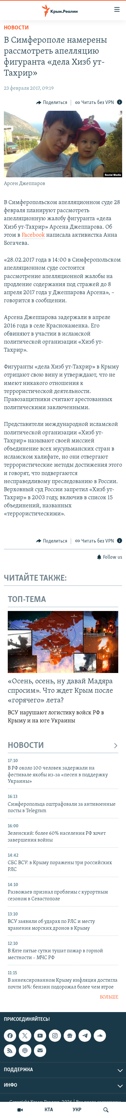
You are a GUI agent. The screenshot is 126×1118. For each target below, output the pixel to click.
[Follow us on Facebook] (10, 1036)
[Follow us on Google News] (70, 1036)
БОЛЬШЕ (109, 997)
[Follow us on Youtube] (40, 1036)
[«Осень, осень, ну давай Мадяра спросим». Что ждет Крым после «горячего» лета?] (63, 642)
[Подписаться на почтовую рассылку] (40, 1050)
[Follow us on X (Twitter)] (25, 1036)
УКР (77, 1110)
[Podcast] (25, 1050)
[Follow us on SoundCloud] (100, 1036)
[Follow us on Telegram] (85, 1036)
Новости (16, 28)
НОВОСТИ (26, 745)
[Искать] (106, 1110)
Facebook (33, 235)
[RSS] (10, 1050)
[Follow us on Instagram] (55, 1036)
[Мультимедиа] (20, 1110)
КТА (49, 1110)
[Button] (51, 102)
